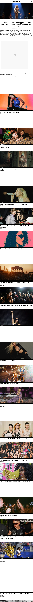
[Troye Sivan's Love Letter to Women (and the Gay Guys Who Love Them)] (16, 216)
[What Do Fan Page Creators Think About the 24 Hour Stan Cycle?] (16, 295)
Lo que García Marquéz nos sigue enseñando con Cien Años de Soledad (16, 170)
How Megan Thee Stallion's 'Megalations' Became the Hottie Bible (15, 594)
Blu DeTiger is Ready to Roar (7, 360)
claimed (17, 35)
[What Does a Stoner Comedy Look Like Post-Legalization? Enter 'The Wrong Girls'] (16, 136)
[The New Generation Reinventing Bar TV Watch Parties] (16, 450)
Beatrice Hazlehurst (14, 28)
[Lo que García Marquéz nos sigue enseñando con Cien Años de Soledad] (16, 159)
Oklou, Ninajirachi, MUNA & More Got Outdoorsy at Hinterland (15, 438)
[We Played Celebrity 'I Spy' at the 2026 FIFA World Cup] (16, 550)
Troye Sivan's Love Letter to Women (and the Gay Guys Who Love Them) (15, 226)
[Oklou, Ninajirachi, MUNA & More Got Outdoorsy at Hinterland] (16, 429)
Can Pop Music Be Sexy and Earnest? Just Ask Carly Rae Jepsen (16, 405)
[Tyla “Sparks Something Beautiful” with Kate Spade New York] (16, 471)
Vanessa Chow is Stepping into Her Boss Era (11, 248)
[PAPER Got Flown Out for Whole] (16, 505)
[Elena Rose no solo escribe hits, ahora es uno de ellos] (16, 194)
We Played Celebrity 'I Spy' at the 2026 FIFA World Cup (13, 560)
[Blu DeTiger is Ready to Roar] (16, 350)
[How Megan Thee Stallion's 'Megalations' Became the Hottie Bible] (16, 584)
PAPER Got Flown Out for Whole (8, 515)
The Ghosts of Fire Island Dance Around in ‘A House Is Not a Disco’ (15, 283)
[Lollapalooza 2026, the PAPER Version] (16, 373)
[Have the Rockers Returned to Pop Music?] (16, 317)
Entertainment (3, 144)
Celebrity (2, 535)
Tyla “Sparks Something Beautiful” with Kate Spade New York (15, 481)
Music (2, 224)
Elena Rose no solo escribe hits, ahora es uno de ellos (13, 204)
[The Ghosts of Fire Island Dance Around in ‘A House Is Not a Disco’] (16, 272)
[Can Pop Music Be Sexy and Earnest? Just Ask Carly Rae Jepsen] (16, 395)
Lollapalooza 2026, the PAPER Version (9, 383)
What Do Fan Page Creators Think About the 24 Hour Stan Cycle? (16, 305)
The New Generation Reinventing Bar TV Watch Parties (13, 460)
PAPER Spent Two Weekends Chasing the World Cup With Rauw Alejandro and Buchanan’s (16, 537)
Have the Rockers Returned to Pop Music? (10, 326)
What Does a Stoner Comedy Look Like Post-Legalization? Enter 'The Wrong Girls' (16, 146)
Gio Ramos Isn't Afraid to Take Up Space (10, 112)
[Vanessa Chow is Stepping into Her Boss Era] (16, 239)
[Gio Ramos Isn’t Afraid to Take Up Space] (16, 102)
